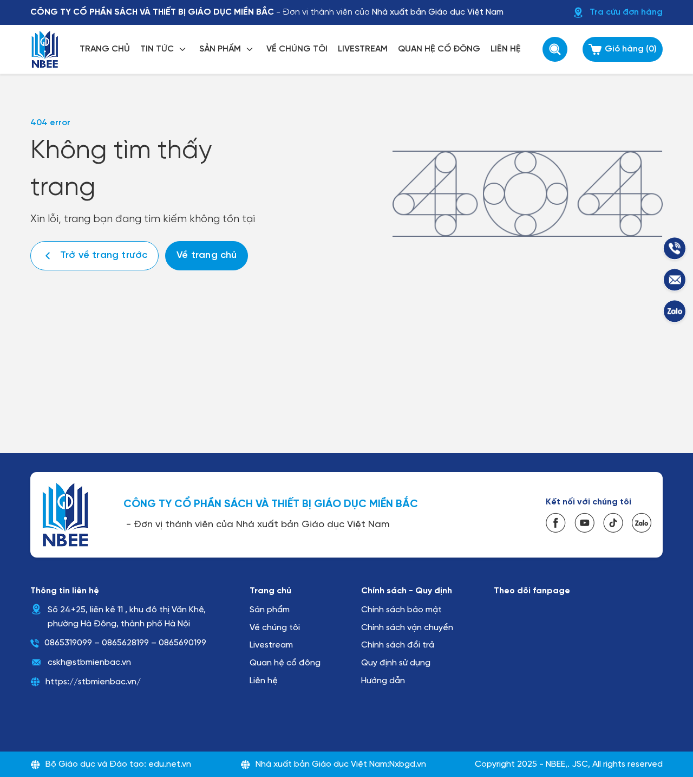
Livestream (271, 645)
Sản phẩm (270, 609)
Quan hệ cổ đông (285, 663)
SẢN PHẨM (220, 49)
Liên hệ (264, 680)
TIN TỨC (157, 49)
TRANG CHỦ (105, 49)
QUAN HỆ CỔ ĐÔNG (439, 49)
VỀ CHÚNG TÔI (297, 49)
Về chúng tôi (275, 627)
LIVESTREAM (363, 49)
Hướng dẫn (383, 680)
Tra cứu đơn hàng (626, 12)
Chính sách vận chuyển (407, 627)
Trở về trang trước (103, 255)
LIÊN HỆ (506, 49)
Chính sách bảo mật (401, 609)
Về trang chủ (206, 255)
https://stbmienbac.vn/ (93, 682)
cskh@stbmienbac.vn (89, 662)
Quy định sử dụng (395, 663)
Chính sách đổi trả (397, 645)
